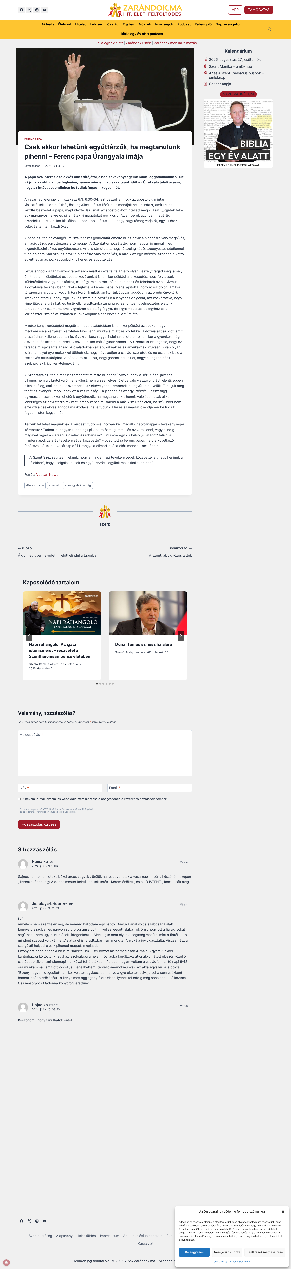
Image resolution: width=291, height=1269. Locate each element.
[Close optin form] (199, 596)
